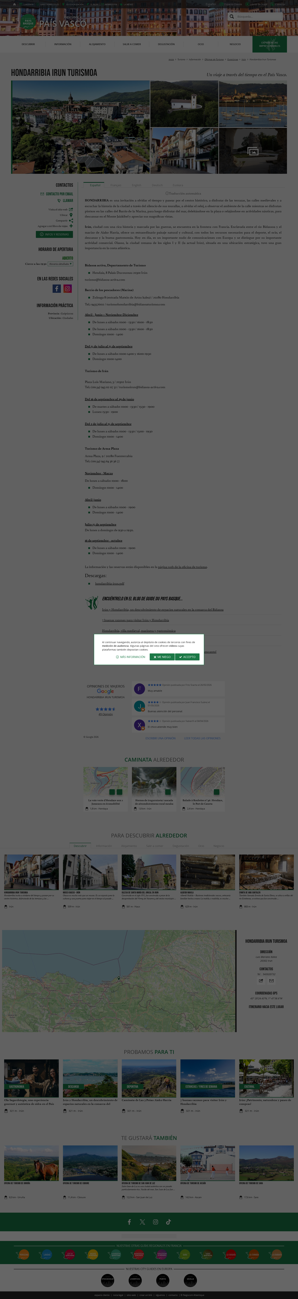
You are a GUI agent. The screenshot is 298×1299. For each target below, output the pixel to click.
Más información (132, 657)
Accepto (189, 657)
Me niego (164, 657)
